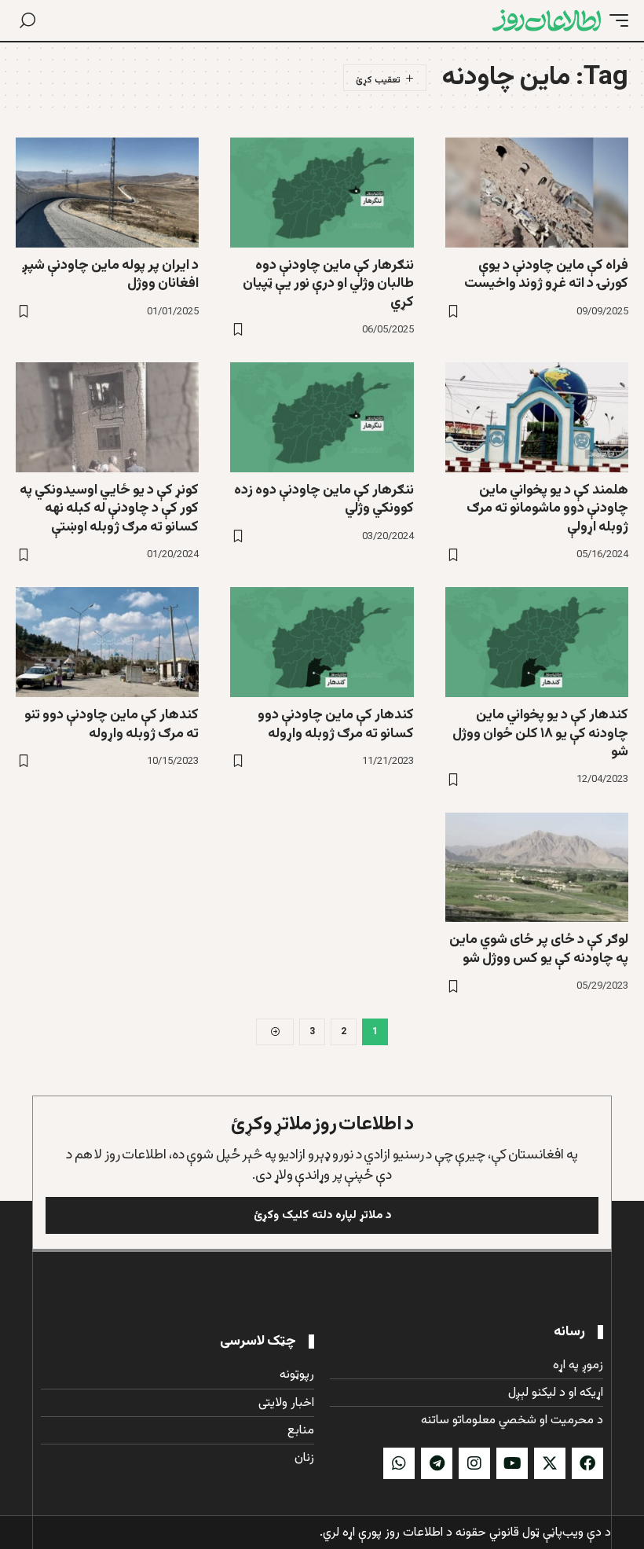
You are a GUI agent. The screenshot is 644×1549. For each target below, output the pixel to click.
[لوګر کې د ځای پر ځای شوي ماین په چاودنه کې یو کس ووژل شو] (536, 868)
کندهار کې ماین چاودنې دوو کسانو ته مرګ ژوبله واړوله (336, 724)
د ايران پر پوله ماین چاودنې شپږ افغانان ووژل (110, 275)
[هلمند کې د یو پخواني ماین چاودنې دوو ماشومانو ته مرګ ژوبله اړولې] (536, 417)
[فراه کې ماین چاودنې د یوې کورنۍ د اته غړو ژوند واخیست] (536, 193)
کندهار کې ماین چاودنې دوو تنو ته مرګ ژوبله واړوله (111, 724)
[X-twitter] (549, 1463)
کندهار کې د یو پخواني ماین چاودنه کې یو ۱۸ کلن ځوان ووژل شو (540, 733)
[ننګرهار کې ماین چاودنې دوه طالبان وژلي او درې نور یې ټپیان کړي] (321, 193)
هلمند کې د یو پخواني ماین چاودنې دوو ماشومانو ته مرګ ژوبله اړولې (547, 508)
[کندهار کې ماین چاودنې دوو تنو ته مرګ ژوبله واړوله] (107, 642)
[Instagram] (474, 1463)
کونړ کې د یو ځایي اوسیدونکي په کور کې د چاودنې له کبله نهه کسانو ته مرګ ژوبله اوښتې (109, 508)
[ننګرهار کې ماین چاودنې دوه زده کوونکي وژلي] (321, 417)
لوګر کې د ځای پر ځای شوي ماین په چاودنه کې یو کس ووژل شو (538, 949)
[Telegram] (436, 1463)
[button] (615, 20)
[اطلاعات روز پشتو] (547, 20)
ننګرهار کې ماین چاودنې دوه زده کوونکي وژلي (324, 499)
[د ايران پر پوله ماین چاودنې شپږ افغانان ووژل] (107, 193)
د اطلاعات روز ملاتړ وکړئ (322, 1124)
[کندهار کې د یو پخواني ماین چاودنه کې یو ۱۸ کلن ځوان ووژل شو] (536, 642)
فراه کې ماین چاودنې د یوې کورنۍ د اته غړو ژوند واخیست (546, 275)
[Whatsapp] (399, 1463)
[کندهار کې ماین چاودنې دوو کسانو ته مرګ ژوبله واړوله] (321, 642)
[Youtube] (512, 1463)
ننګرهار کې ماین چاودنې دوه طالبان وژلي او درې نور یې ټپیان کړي (328, 284)
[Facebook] (587, 1463)
